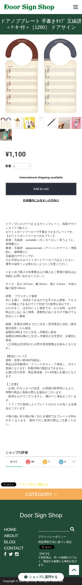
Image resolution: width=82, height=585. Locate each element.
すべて (13, 461)
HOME (10, 529)
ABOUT (11, 535)
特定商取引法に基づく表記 (55, 542)
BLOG (10, 542)
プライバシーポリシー (52, 536)
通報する (42, 484)
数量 (8, 166)
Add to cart (41, 189)
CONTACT (14, 548)
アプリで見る (27, 484)
